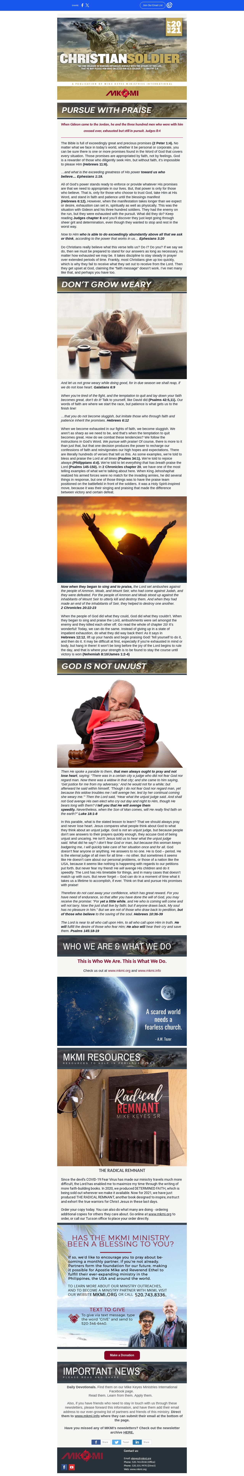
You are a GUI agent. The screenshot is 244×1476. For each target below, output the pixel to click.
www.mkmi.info (149, 971)
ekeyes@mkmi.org (141, 1458)
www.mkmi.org (119, 971)
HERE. (128, 1432)
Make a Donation (122, 1355)
